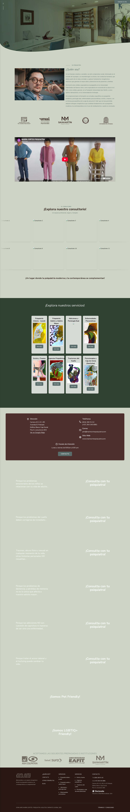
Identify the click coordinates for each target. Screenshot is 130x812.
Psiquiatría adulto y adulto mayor (64, 783)
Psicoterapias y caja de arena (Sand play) (81, 790)
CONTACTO (65, 454)
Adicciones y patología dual (63, 788)
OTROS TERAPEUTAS (48, 780)
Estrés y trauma (81, 777)
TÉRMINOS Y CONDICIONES (106, 807)
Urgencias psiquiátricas (78, 781)
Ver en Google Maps (37, 432)
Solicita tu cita (122, 2)
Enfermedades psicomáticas (63, 793)
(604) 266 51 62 (98, 777)
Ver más (39, 346)
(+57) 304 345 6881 (100, 781)
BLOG (44, 783)
